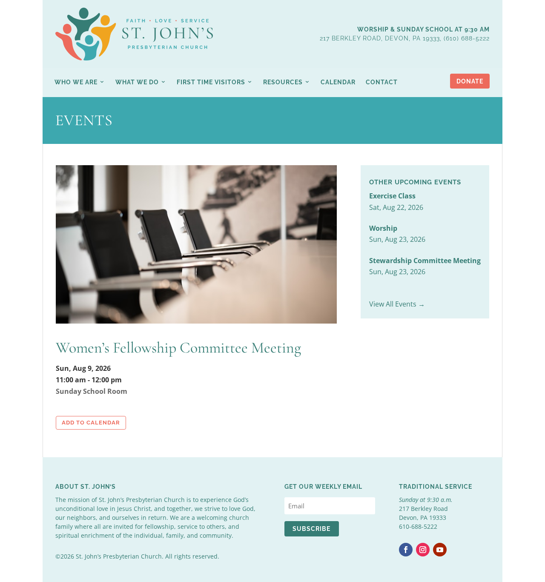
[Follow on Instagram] (423, 549)
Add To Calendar (91, 422)
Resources (283, 82)
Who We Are (76, 82)
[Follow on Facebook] (406, 549)
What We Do (137, 82)
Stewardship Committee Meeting (425, 260)
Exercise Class (392, 196)
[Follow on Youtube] (440, 549)
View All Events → (397, 304)
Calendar (338, 82)
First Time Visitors (211, 82)
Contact (382, 82)
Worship (383, 228)
